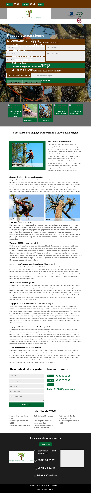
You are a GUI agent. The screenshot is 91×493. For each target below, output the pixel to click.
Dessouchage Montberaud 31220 (18, 422)
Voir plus (45, 444)
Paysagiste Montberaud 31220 (44, 425)
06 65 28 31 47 (62, 380)
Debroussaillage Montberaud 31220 (69, 422)
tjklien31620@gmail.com (61, 389)
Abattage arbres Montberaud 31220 (19, 426)
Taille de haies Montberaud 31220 (43, 417)
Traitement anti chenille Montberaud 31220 (67, 417)
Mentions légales (45, 489)
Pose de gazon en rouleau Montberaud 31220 (43, 422)
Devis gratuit (15, 82)
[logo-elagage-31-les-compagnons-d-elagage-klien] (29, 13)
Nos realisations (19, 75)
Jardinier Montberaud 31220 (44, 428)
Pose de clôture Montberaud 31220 (19, 417)
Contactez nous (32, 82)
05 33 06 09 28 (62, 376)
